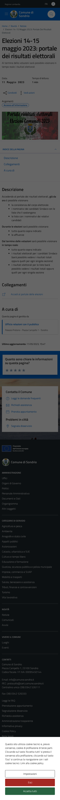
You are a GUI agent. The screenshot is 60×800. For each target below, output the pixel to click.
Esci (30, 782)
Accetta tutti (30, 791)
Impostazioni (30, 774)
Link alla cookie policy (32, 763)
